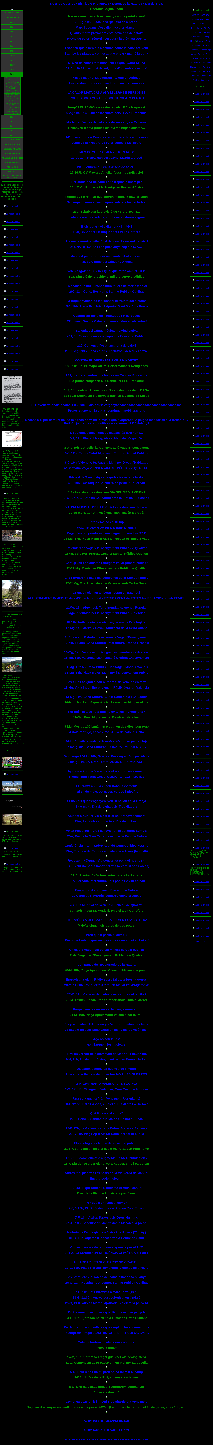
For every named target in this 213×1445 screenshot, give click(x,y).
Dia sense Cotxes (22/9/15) (12, 104)
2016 (12, 69)
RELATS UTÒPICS (12, 13)
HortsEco (195, 76)
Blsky (199, 28)
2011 (12, 131)
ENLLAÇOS (12, 167)
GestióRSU (206, 76)
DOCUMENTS (12, 17)
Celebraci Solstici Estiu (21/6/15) (12, 95)
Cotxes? (194, 58)
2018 (12, 60)
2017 (12, 65)
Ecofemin (195, 45)
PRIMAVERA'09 (12, 153)
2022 (12, 41)
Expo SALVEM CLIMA (201, 24)
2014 (12, 117)
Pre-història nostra (201, 80)
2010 (12, 135)
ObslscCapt (206, 50)
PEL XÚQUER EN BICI (12, 158)
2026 (12, 22)
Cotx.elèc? (206, 63)
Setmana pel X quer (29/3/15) (12, 87)
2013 (12, 121)
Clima (193, 54)
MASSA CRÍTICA (12, 144)
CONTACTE (12, 172)
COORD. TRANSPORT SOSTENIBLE (12, 176)
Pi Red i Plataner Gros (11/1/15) (12, 78)
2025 (12, 27)
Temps (207, 32)
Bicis (202, 58)
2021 (12, 46)
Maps (194, 32)
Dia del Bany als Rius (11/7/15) (12, 100)
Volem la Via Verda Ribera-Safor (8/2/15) (12, 83)
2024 (12, 32)
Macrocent (206, 71)
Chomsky (195, 50)
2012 (12, 126)
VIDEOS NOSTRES (201, 15)
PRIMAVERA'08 (12, 162)
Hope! (193, 41)
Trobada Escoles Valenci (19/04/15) (12, 91)
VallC (200, 37)
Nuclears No (195, 67)
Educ (208, 54)
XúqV (193, 37)
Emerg (201, 54)
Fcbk (193, 28)
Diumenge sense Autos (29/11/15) (12, 112)
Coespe (207, 37)
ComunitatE (195, 71)
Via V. (208, 58)
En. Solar (207, 67)
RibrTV (207, 28)
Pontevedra (195, 63)
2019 (12, 56)
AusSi (208, 41)
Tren (200, 32)
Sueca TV (200, 941)
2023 (12, 36)
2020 (12, 51)
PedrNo (200, 41)
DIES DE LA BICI (12, 140)
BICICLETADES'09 (12, 149)
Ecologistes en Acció (201, 19)
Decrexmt (205, 45)
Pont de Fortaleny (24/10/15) (12, 108)
